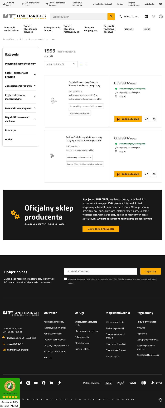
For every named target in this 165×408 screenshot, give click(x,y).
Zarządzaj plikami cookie (148, 354)
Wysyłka (141, 327)
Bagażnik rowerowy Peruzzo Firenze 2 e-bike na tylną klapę (84, 83)
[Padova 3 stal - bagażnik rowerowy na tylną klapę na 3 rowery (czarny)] (52, 156)
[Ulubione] (153, 16)
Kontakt (120, 3)
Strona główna (8, 39)
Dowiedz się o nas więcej (101, 229)
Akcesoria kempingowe (18, 108)
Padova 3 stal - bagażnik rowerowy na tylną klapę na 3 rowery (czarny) (84, 138)
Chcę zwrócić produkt (116, 344)
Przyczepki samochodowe (19, 64)
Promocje (10, 130)
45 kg (99, 98)
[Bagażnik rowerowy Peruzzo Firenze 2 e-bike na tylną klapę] (53, 101)
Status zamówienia (115, 322)
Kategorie (12, 54)
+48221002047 (131, 16)
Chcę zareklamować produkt (115, 336)
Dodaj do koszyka (130, 119)
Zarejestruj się (112, 356)
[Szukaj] (111, 16)
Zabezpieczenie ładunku (18, 86)
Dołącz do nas (15, 271)
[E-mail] (146, 16)
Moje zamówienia (118, 313)
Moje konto (149, 4)
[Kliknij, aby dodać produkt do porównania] (154, 119)
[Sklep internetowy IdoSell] (160, 400)
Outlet (8, 139)
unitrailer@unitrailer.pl (18, 349)
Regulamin (142, 333)
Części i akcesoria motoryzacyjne (15, 97)
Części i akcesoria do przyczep (16, 75)
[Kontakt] (21, 317)
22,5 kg (94, 95)
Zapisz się (151, 271)
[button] (21, 379)
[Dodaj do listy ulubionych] (146, 119)
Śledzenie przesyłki (115, 328)
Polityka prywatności (146, 321)
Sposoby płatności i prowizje (146, 347)
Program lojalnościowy (134, 4)
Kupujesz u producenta (77, 4)
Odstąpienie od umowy (147, 339)
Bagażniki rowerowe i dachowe (17, 119)
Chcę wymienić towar (116, 350)
